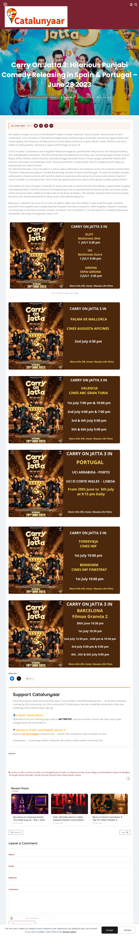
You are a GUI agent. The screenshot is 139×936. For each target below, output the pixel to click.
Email (11, 866)
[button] (30, 918)
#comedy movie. (83, 772)
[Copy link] (51, 126)
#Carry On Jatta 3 (18, 772)
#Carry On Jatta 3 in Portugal (39, 772)
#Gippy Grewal (97, 772)
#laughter (126, 772)
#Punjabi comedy (33, 775)
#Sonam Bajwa (61, 775)
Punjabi (53, 97)
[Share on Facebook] (41, 126)
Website (13, 877)
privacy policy (69, 931)
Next (124, 832)
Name (11, 854)
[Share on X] (46, 126)
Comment (13, 889)
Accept (109, 930)
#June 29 (117, 772)
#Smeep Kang (47, 775)
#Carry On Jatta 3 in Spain (64, 772)
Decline (127, 930)
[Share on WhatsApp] (36, 126)
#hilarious (108, 772)
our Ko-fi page (30, 733)
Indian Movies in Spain (38, 97)
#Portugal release (17, 775)
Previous (17, 832)
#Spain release (74, 775)
